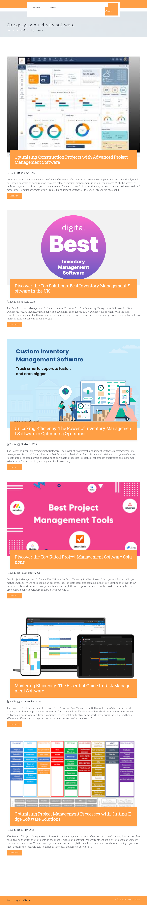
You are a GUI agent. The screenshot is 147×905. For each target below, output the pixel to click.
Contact (52, 7)
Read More (14, 196)
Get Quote (111, 9)
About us (35, 7)
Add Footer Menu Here (127, 899)
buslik (12, 172)
